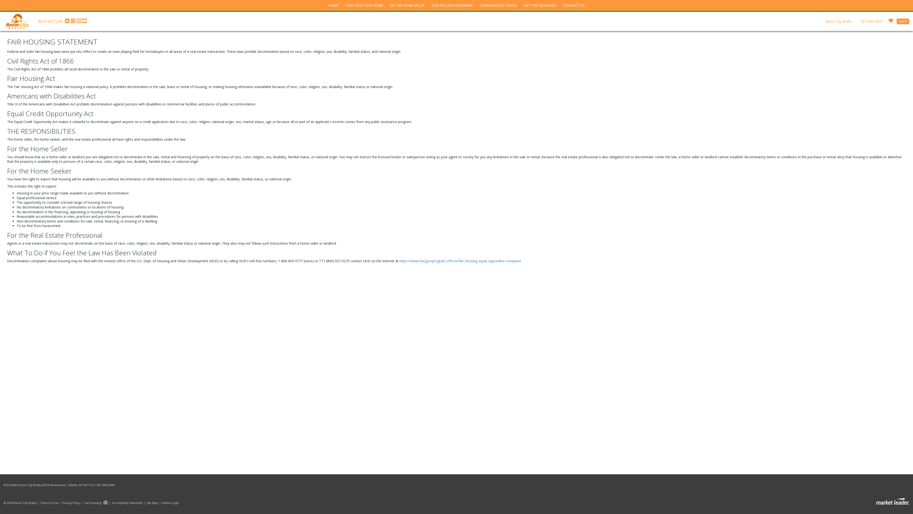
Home (333, 5)
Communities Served (498, 5)
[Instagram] (73, 22)
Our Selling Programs (452, 5)
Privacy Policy (72, 503)
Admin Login (170, 503)
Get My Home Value (407, 5)
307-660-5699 (872, 21)
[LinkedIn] (68, 22)
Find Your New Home (364, 5)
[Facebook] (79, 22)
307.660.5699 (106, 485)
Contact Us (574, 5)
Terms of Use (49, 503)
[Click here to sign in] (891, 22)
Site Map (152, 503)
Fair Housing (93, 503)
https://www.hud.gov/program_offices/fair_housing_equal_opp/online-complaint (460, 261)
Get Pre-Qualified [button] (540, 5)
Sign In (903, 21)
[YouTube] (84, 22)
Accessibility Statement (127, 503)
